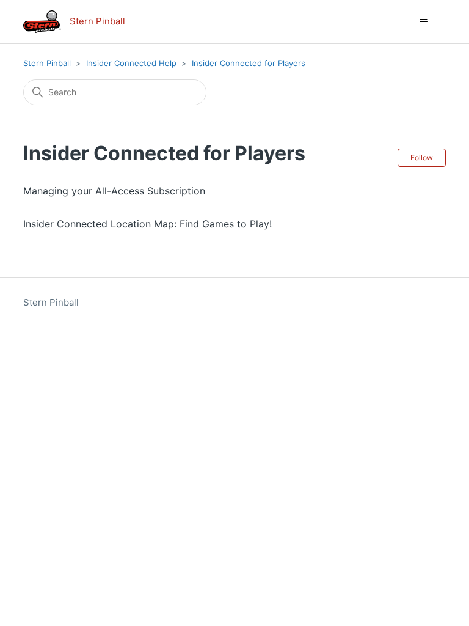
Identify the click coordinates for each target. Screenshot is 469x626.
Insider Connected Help (131, 63)
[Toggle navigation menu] (424, 22)
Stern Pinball (47, 63)
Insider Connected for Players (248, 63)
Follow (421, 157)
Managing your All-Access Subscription (114, 191)
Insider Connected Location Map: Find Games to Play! (147, 224)
